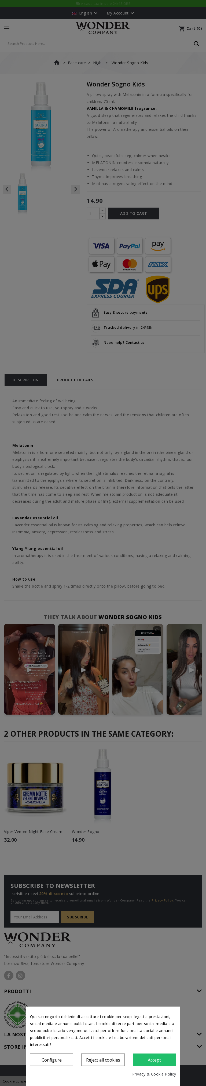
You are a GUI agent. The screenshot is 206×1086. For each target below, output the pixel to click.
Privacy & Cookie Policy (154, 1074)
